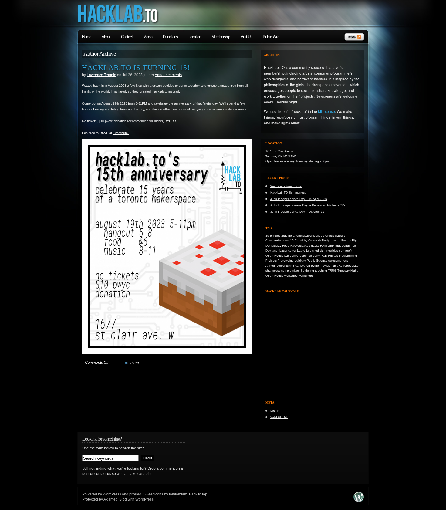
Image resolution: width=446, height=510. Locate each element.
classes (340, 235)
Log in (274, 410)
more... (136, 363)
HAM (323, 245)
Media (147, 37)
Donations (170, 37)
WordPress (112, 494)
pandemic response (298, 255)
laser (275, 250)
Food (285, 245)
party (316, 255)
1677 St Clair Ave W (279, 151)
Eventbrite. (121, 133)
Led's (310, 250)
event (336, 240)
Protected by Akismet (99, 499)
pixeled (135, 494)
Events (346, 240)
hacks (315, 245)
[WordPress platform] (358, 501)
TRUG (332, 270)
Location (194, 37)
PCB (324, 255)
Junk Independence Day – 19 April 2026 (298, 199)
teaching (321, 270)
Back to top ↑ (199, 494)
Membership (220, 37)
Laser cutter (287, 250)
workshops (306, 275)
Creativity (301, 240)
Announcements (168, 75)
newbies (332, 250)
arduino (286, 235)
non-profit (345, 250)
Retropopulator (349, 265)
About (106, 37)
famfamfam (178, 494)
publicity (300, 260)
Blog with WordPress (136, 499)
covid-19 (288, 240)
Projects (271, 260)
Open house (274, 161)
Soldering (307, 270)
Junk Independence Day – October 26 (297, 211)
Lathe (301, 250)
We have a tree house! (286, 186)
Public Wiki (271, 37)
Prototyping (286, 260)
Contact (127, 37)
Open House (274, 255)
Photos (333, 255)
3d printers (272, 235)
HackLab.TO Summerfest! (288, 192)
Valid (279, 417)
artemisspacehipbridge (308, 235)
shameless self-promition (282, 270)
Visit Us (246, 37)
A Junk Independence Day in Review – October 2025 (307, 205)
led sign (320, 250)
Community (273, 240)
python (305, 265)
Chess (329, 235)
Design (327, 240)
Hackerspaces (300, 245)
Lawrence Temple (101, 75)
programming (348, 255)
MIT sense (326, 111)
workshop (291, 275)
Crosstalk (314, 240)
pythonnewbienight (324, 265)
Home (86, 37)
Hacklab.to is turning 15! (136, 68)
